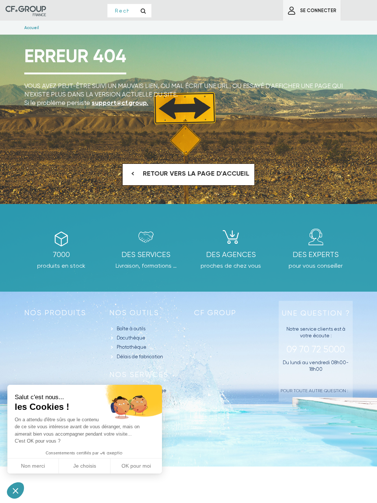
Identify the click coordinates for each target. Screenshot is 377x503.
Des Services (145, 254)
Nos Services (139, 374)
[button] (15, 490)
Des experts (316, 254)
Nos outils (134, 313)
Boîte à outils (131, 328)
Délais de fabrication (140, 356)
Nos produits (55, 313)
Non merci (33, 466)
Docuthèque (131, 338)
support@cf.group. (120, 102)
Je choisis (84, 466)
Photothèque (132, 347)
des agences (231, 254)
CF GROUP (215, 313)
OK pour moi (136, 466)
